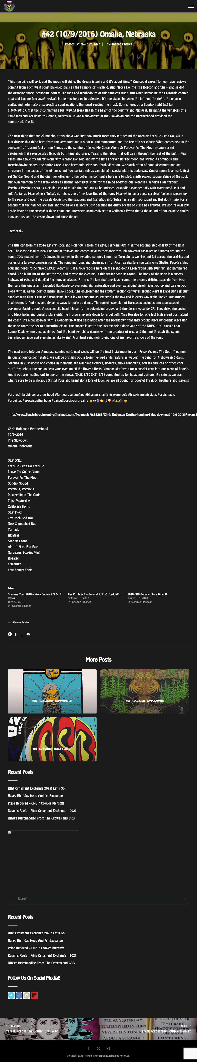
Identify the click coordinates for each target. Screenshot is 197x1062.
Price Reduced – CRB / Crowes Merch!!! (36, 803)
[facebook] (89, 1049)
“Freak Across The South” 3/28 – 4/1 (33, 1029)
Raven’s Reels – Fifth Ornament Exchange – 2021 (42, 810)
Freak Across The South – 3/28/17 (166, 1029)
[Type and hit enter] (185, 899)
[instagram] (108, 1049)
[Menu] (191, 6)
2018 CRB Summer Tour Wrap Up (148, 594)
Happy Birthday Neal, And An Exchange (35, 795)
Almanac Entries (120, 44)
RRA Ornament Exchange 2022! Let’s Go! (37, 788)
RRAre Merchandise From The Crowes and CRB (41, 818)
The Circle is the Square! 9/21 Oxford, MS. (94, 594)
